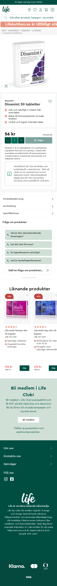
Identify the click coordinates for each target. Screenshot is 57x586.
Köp (24, 368)
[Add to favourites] (50, 101)
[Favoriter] (35, 10)
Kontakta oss (12, 456)
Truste (33, 277)
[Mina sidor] (40, 10)
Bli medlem (28, 420)
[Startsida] (6, 9)
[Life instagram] (6, 481)
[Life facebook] (12, 481)
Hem (4, 30)
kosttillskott (13, 30)
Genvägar (10, 464)
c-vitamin (36, 30)
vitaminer (25, 30)
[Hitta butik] (29, 10)
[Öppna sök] (30, 17)
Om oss (8, 448)
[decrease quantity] (8, 140)
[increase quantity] (21, 140)
